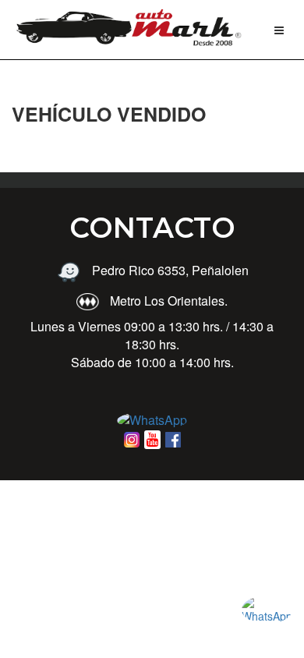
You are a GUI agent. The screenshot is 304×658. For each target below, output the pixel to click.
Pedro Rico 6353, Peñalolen (169, 270)
